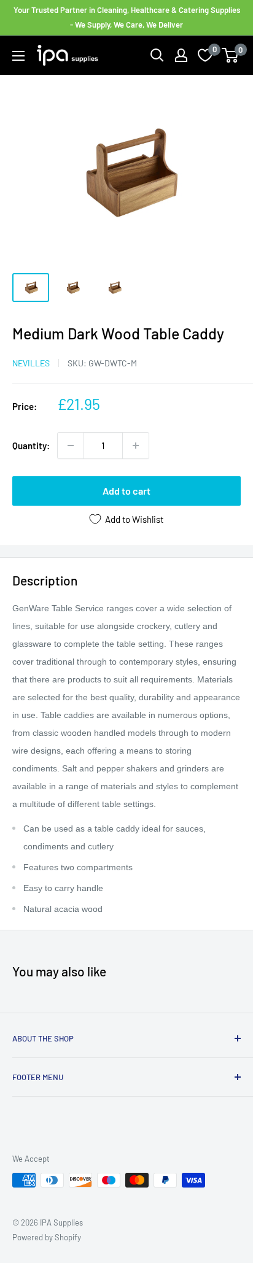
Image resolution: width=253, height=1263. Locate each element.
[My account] (181, 55)
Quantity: (31, 445)
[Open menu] (18, 56)
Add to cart (126, 490)
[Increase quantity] (136, 445)
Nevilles (31, 363)
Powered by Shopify (46, 1237)
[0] (230, 55)
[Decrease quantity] (71, 445)
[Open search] (157, 55)
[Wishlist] (205, 55)
